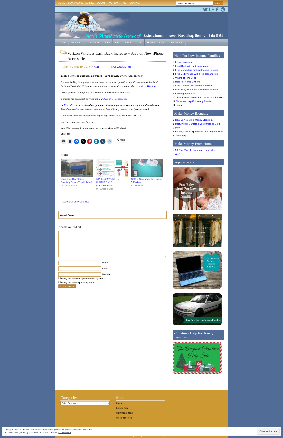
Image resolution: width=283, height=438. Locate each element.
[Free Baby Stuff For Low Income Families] (197, 211)
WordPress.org (124, 417)
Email (105, 268)
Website (106, 274)
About (100, 3)
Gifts (138, 43)
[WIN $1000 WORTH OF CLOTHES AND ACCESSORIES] (112, 168)
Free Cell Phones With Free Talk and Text (196, 74)
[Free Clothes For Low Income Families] (197, 247)
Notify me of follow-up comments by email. (83, 278)
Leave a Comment (120, 67)
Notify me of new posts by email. (78, 282)
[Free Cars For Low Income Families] (197, 326)
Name (105, 262)
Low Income (175, 43)
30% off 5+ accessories (115, 99)
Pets (117, 42)
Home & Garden (154, 43)
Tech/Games (91, 43)
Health (127, 43)
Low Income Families (80, 3)
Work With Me (117, 2)
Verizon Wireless (147, 86)
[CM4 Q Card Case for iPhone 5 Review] (147, 168)
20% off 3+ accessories (76, 105)
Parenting (76, 42)
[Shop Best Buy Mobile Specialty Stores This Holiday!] (77, 168)
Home (61, 2)
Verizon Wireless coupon (89, 109)
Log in (119, 403)
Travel (61, 43)
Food (107, 42)
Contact (135, 2)
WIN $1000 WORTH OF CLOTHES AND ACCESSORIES (108, 182)
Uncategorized (81, 202)
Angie (97, 67)
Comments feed (124, 412)
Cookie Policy (64, 432)
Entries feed (122, 408)
